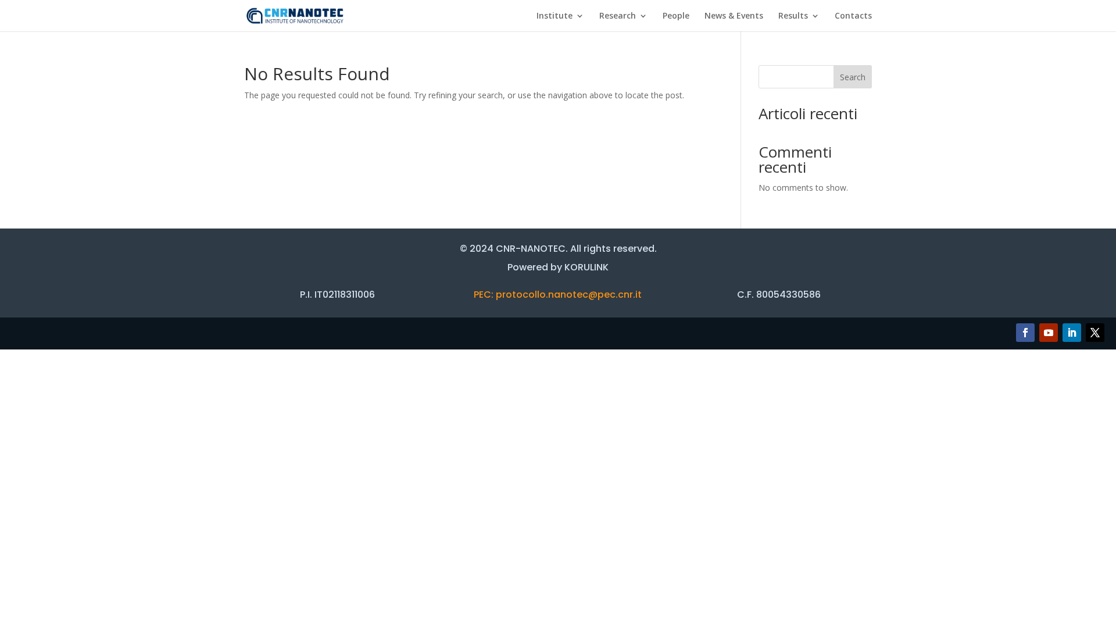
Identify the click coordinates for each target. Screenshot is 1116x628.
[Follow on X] (1095, 332)
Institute (554, 16)
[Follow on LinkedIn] (1072, 332)
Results (793, 16)
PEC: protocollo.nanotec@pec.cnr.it (558, 294)
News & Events (733, 16)
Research (617, 16)
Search (852, 77)
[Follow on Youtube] (1048, 332)
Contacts (853, 16)
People (676, 16)
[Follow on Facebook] (1025, 332)
